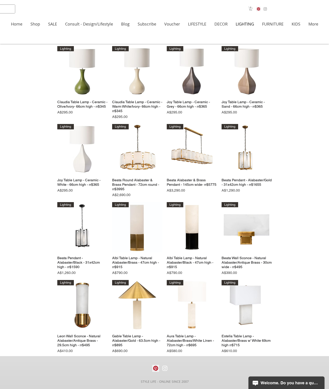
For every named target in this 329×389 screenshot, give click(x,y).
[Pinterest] (258, 9)
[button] (250, 9)
